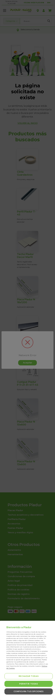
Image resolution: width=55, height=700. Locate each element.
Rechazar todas (28, 676)
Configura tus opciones (28, 691)
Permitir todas (28, 684)
